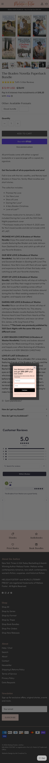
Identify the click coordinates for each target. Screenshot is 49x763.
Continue (24, 390)
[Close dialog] (34, 367)
